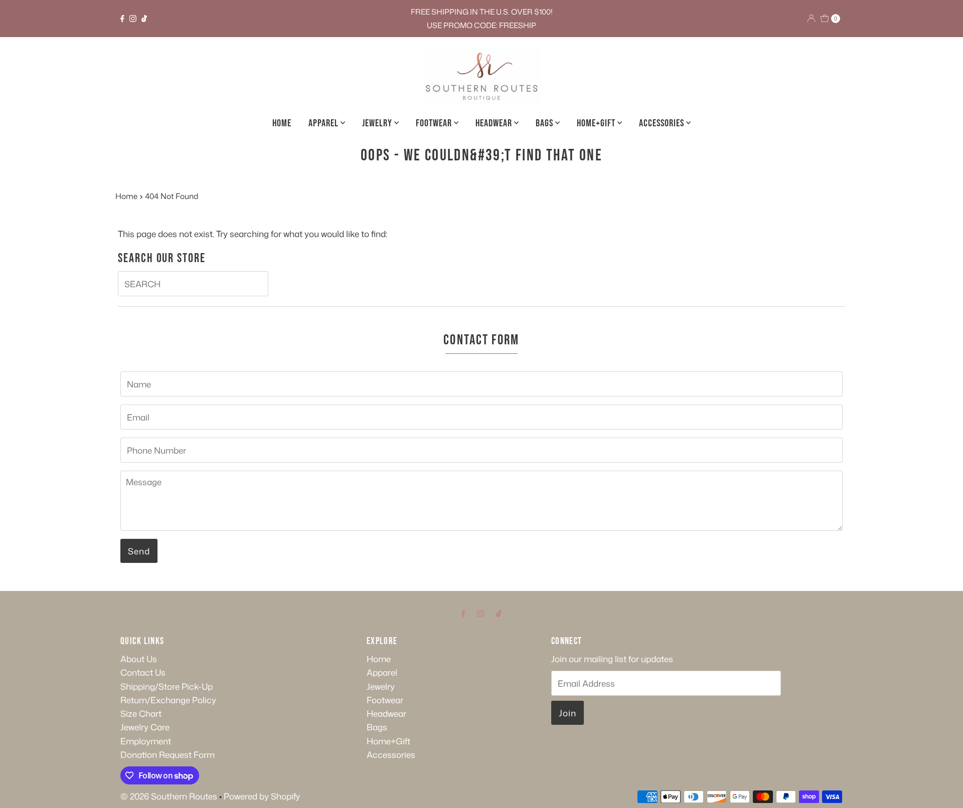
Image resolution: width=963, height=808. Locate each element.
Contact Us (143, 672)
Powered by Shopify (262, 796)
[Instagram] (132, 18)
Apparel (324, 123)
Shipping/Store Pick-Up (166, 686)
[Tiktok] (144, 18)
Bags (545, 123)
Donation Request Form (167, 754)
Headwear (494, 123)
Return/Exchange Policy (168, 700)
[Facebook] (122, 18)
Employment (145, 741)
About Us (138, 659)
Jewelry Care (145, 727)
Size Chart (141, 713)
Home (281, 123)
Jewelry (378, 123)
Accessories (662, 123)
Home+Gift (597, 123)
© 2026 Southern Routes (168, 796)
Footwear (435, 123)
